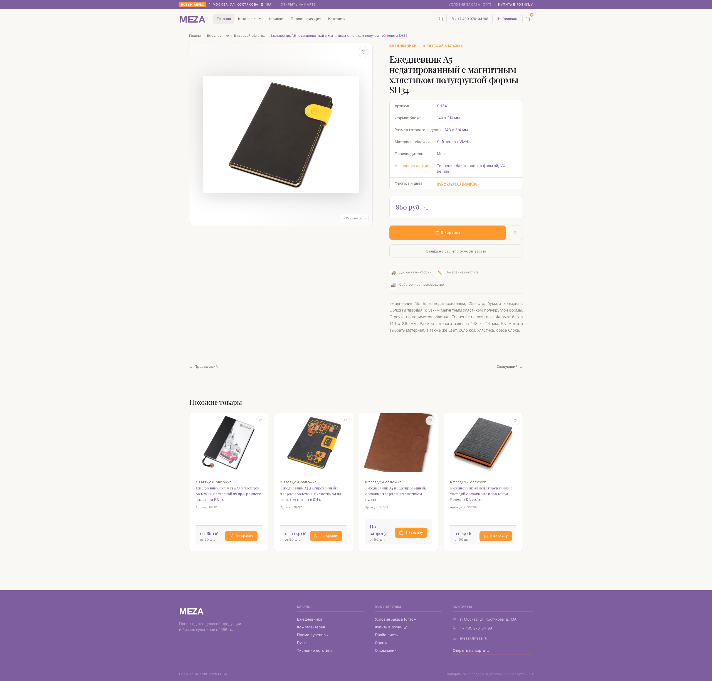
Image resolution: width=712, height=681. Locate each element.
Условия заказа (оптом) (396, 619)
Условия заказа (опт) (470, 4)
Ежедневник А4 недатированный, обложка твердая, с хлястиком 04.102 (395, 493)
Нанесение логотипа (413, 165)
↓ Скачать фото (354, 218)
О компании (386, 650)
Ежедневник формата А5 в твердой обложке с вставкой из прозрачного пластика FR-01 (228, 493)
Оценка (381, 642)
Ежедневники (218, 36)
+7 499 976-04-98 (472, 19)
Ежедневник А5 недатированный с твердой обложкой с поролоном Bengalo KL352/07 (481, 493)
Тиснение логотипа (314, 650)
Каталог (245, 19)
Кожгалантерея (311, 627)
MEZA (191, 611)
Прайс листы (387, 635)
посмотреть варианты (457, 183)
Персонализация (306, 19)
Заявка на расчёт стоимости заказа (456, 251)
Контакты (336, 19)
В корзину (450, 232)
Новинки (276, 19)
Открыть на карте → (300, 4)
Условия (510, 19)
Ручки (302, 642)
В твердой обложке (250, 36)
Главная (224, 19)
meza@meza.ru (473, 638)
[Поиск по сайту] (441, 19)
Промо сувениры (312, 635)
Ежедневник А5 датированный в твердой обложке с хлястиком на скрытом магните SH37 (310, 493)
